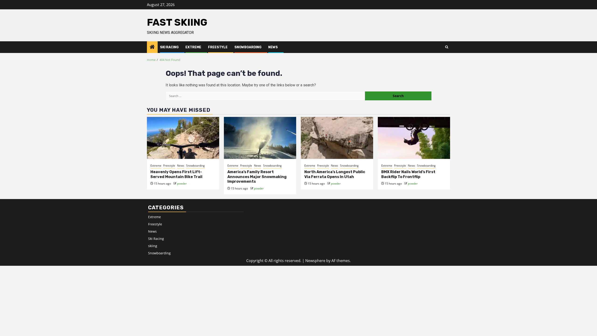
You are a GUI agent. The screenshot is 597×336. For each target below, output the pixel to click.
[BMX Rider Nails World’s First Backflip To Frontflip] (414, 138)
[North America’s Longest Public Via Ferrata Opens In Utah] (337, 138)
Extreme (193, 47)
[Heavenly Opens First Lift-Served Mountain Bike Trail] (183, 138)
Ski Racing (169, 47)
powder (182, 184)
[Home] (152, 47)
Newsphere (315, 260)
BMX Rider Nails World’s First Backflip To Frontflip (408, 174)
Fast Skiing (177, 22)
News (273, 47)
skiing (152, 246)
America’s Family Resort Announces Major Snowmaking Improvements (257, 177)
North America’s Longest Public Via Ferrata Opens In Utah (334, 174)
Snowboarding (247, 47)
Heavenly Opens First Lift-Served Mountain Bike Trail (176, 174)
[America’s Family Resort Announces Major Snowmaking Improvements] (260, 138)
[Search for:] (265, 95)
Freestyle (218, 47)
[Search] (447, 47)
